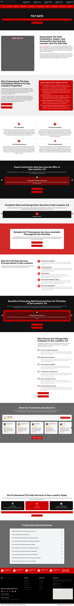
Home (3, 6)
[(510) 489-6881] (39, 570)
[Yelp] (10, 591)
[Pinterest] (15, 591)
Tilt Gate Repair (19, 127)
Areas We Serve (63, 6)
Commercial (9, 6)
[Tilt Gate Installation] (55, 124)
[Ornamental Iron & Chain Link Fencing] (37, 177)
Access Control (54, 6)
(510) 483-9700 (26, 2)
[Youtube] (13, 591)
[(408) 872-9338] (26, 570)
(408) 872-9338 (48, 2)
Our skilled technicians (45, 268)
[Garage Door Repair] (37, 213)
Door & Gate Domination (68, 604)
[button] (1, 180)
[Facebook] (2, 591)
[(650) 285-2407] (51, 570)
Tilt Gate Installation (55, 127)
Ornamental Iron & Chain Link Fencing (37, 180)
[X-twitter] (5, 591)
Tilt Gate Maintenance (19, 144)
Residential (16, 6)
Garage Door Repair (37, 216)
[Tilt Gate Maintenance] (19, 141)
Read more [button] (6, 431)
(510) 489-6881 (59, 2)
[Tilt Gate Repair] (19, 124)
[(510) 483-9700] (2, 570)
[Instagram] (7, 591)
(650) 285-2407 (69, 2)
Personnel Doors (32, 6)
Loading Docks (23, 6)
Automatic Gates (40, 6)
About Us (70, 6)
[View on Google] (5, 424)
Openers (47, 6)
